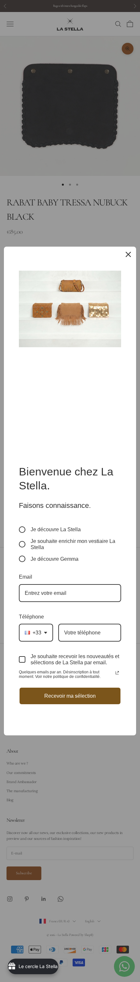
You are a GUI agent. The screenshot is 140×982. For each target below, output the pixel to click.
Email (25, 577)
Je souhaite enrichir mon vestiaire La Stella (73, 544)
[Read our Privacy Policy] (117, 673)
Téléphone (31, 617)
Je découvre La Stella (56, 529)
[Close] (128, 254)
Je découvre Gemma (54, 559)
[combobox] (36, 633)
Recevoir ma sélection (70, 696)
